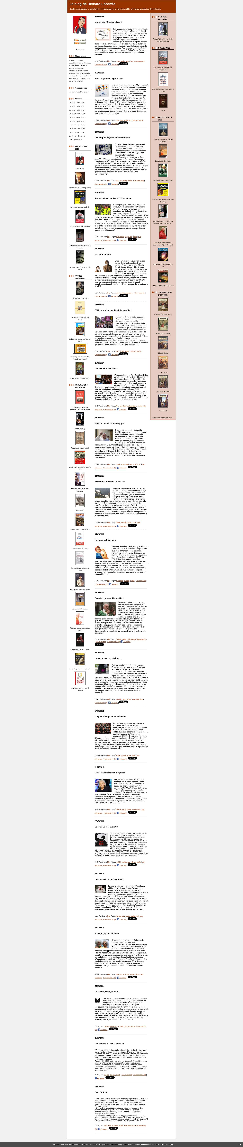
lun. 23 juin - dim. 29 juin (77, 110)
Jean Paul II (80, 510)
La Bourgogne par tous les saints (80, 669)
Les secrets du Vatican (80, 609)
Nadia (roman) (80, 429)
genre (124, 809)
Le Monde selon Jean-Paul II (163, 180)
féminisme (119, 581)
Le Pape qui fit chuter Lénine (80, 589)
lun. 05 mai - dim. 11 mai (77, 136)
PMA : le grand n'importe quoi (109, 78)
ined (137, 916)
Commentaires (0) (101, 64)
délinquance (129, 293)
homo (127, 974)
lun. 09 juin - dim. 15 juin (77, 117)
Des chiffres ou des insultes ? (109, 879)
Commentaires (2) (109, 759)
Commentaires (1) (109, 526)
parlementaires (132, 406)
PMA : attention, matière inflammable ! (113, 310)
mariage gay (126, 862)
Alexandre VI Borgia (163, 391)
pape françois (131, 639)
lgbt (130, 120)
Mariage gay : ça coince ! (107, 933)
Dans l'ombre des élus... (106, 369)
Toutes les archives (75, 140)
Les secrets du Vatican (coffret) (80, 188)
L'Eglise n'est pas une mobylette (110, 717)
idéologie (138, 464)
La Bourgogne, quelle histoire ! (80, 529)
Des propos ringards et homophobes (112, 138)
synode (118, 639)
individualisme (142, 639)
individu (129, 522)
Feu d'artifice (101, 1092)
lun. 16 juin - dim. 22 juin (77, 114)
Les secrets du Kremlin (163, 161)
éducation (107, 1125)
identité (123, 522)
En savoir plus (167, 1145)
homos (127, 916)
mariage (120, 1026)
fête (131, 61)
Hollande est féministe (105, 540)
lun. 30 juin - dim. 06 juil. (77, 106)
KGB (163, 110)
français (112, 1075)
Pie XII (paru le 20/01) (163, 334)
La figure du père (103, 254)
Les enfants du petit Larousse (109, 1044)
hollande (127, 581)
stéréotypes (136, 809)
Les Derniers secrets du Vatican (80, 226)
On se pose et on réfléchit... (108, 658)
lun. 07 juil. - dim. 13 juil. (77, 102)
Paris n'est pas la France (79, 549)
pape (123, 464)
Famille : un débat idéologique (109, 423)
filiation (130, 180)
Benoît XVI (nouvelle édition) (80, 650)
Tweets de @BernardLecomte (162, 417)
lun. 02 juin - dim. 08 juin (77, 121)
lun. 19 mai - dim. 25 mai (77, 128)
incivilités (115, 1125)
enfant (137, 974)
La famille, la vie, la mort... (107, 992)
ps (121, 180)
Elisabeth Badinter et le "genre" (110, 773)
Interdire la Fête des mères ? (108, 22)
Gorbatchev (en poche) (80, 298)
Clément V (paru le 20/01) (163, 314)
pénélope (123, 406)
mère (118, 61)
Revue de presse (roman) (80, 448)
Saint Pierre (163, 372)
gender (132, 464)
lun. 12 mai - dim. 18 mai (77, 132)
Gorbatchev (80, 168)
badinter (119, 809)
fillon (117, 406)
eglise (124, 699)
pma (117, 120)
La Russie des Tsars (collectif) (80, 378)
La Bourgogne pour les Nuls (79, 207)
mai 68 (118, 862)
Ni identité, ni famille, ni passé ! (110, 482)
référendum (120, 237)
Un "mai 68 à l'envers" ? (106, 827)
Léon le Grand (163, 353)
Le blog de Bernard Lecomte (92, 4)
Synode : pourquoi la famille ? (109, 598)
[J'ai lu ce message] (240, 1144)
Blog (108, 61)
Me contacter (80, 50)
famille (123, 61)
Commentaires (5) (109, 865)
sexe (134, 522)
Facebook (114, 64)
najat (127, 464)
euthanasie (113, 1026)
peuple (129, 237)
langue (106, 1075)
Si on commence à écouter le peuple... (113, 198)
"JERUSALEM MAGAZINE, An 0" (163, 286)
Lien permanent (139, 61)
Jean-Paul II (163, 411)
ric (126, 237)
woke (127, 61)
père (121, 120)
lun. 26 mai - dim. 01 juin (77, 125)
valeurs (133, 862)
